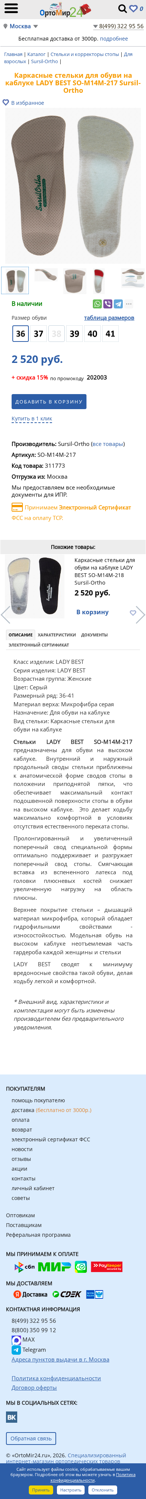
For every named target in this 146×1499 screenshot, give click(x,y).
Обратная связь (31, 1438)
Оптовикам (20, 1215)
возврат (22, 1129)
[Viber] (107, 303)
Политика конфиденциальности (93, 1477)
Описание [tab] (21, 635)
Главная (14, 54)
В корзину (92, 612)
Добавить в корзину (49, 401)
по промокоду (48, 378)
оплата (21, 1119)
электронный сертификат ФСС (51, 1139)
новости (22, 1149)
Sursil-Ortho (45, 61)
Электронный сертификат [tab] (39, 645)
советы (21, 1197)
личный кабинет (33, 1188)
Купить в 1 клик (32, 418)
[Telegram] (118, 303)
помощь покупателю (38, 1100)
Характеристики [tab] (57, 635)
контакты (24, 1178)
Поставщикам (24, 1225)
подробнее (114, 38)
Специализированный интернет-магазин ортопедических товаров (66, 1458)
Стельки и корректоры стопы (85, 54)
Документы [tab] (94, 635)
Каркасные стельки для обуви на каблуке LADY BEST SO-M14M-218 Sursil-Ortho (104, 571)
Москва (20, 26)
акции (19, 1168)
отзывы (21, 1158)
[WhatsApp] (97, 303)
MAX (28, 1339)
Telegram (33, 1349)
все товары (107, 443)
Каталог (37, 54)
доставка (51, 1110)
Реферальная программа (38, 1234)
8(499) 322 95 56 (121, 26)
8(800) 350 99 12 (34, 1330)
